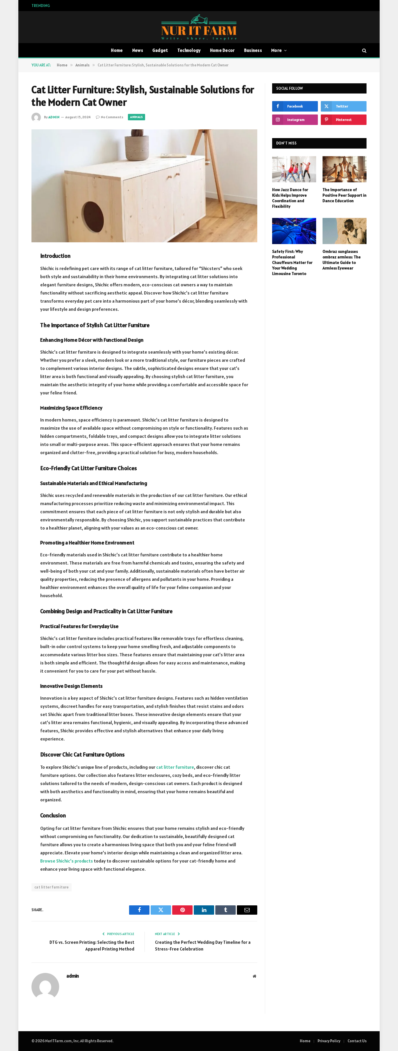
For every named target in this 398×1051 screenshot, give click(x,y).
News (137, 50)
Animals (136, 117)
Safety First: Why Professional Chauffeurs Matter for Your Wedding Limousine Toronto (292, 262)
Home (117, 50)
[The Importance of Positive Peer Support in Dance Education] (345, 169)
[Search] (364, 50)
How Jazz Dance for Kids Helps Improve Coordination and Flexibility (290, 198)
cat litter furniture (51, 887)
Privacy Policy (329, 1040)
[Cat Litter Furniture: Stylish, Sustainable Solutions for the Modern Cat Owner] (144, 185)
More (276, 50)
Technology (189, 50)
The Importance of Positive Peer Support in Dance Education (115, 5)
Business (253, 50)
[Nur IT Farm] (199, 27)
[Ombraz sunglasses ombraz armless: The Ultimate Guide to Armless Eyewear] (345, 231)
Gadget (160, 50)
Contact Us (357, 1040)
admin (53, 117)
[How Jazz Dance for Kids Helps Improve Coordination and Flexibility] (294, 169)
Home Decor (222, 50)
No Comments (112, 117)
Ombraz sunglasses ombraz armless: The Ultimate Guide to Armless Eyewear (342, 260)
